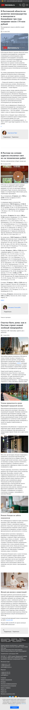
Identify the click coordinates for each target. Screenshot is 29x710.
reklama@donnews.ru (6, 667)
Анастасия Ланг (12, 133)
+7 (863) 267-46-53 (5, 673)
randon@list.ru (4, 675)
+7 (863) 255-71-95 (5, 664)
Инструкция (14, 639)
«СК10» (19, 363)
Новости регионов (16, 641)
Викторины (11, 640)
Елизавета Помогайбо (14, 307)
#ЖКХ (2, 300)
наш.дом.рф (9, 620)
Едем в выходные (5, 639)
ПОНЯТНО (14, 707)
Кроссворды (4, 640)
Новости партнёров (6, 641)
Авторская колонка (21, 640)
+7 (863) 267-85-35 (5, 672)
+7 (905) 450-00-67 (5, 665)
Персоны (21, 639)
